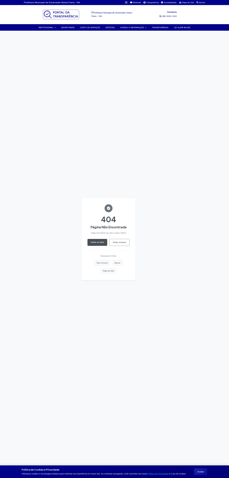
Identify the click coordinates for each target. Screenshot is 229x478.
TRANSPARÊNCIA (160, 27)
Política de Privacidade (158, 473)
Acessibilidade (170, 2)
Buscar (202, 2)
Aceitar (200, 471)
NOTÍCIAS (110, 27)
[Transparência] (61, 14)
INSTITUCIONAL (46, 27)
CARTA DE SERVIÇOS (90, 27)
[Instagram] (126, 2)
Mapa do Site (188, 2)
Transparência (152, 2)
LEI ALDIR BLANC (182, 27)
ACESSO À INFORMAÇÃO (132, 27)
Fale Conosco (102, 262)
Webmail (137, 2)
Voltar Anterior (119, 242)
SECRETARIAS (68, 27)
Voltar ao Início (97, 242)
